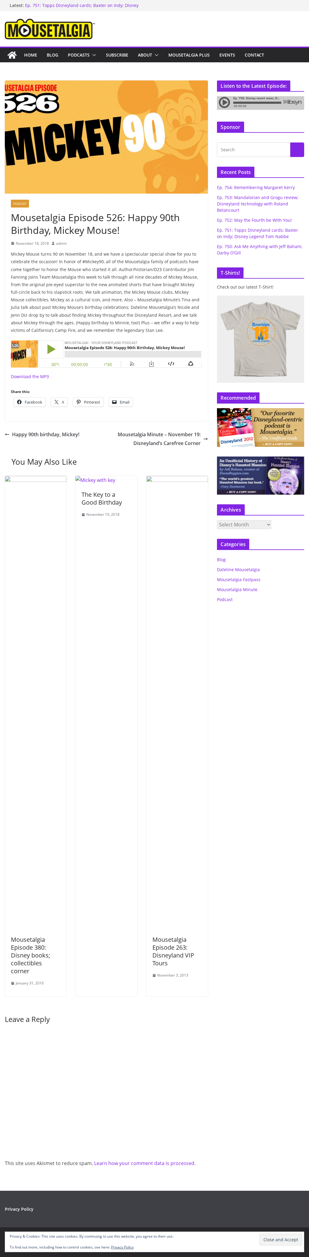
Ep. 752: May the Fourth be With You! (254, 220)
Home (30, 55)
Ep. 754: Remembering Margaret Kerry (256, 187)
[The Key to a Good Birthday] (95, 480)
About (145, 55)
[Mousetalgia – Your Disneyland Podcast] (12, 55)
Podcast (20, 203)
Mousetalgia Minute (237, 589)
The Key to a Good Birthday (101, 498)
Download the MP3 (30, 376)
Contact (254, 55)
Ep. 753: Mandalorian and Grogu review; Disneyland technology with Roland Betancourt (257, 204)
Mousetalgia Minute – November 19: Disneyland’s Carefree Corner (159, 439)
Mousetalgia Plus (189, 55)
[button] (93, 55)
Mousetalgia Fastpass (238, 579)
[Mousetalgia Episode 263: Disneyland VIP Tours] (177, 480)
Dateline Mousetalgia (238, 569)
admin (61, 243)
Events (227, 55)
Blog (52, 55)
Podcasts (79, 55)
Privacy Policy (19, 1209)
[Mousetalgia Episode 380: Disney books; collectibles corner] (35, 480)
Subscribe (117, 55)
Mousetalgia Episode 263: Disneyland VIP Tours (173, 951)
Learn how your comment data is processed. (145, 1163)
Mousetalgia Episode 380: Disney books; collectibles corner (30, 955)
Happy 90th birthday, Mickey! (45, 434)
